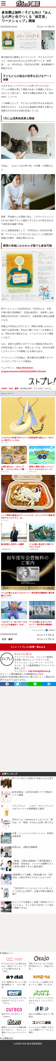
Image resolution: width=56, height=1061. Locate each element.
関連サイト (7, 953)
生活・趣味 (7, 639)
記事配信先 (7, 1038)
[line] (35, 684)
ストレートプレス (45, 26)
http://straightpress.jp (39, 671)
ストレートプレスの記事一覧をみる (28, 647)
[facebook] (7, 684)
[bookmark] (49, 684)
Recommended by (38, 630)
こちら (40, 674)
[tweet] (17, 684)
